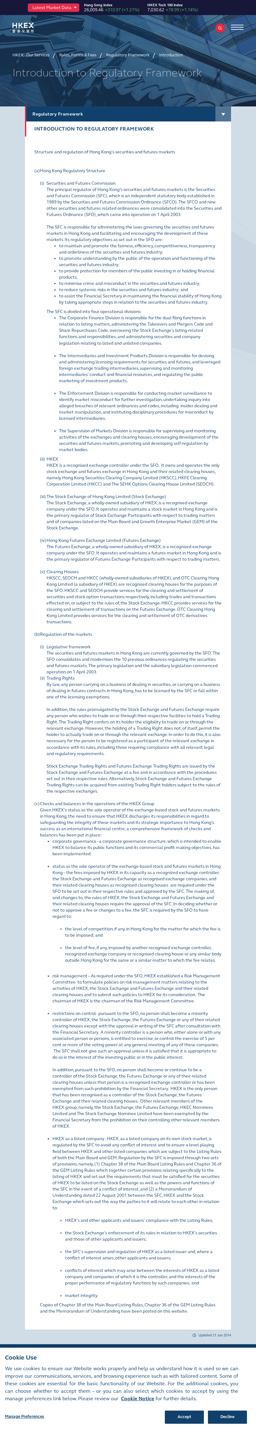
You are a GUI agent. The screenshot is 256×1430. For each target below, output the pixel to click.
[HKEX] (32, 27)
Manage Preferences (24, 1416)
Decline (227, 1416)
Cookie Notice (137, 1399)
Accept (184, 1416)
